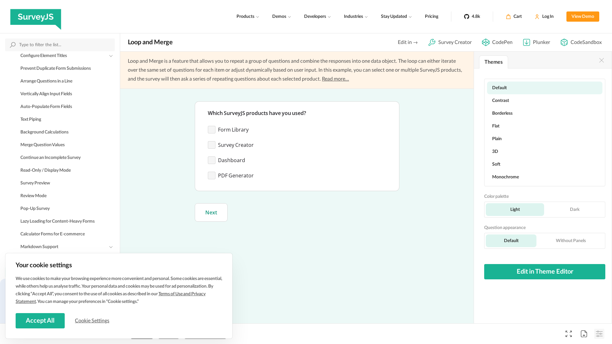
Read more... (335, 79)
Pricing (431, 16)
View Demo (583, 16)
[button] (211, 212)
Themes (493, 62)
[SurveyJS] (35, 17)
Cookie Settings (92, 320)
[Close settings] (601, 60)
